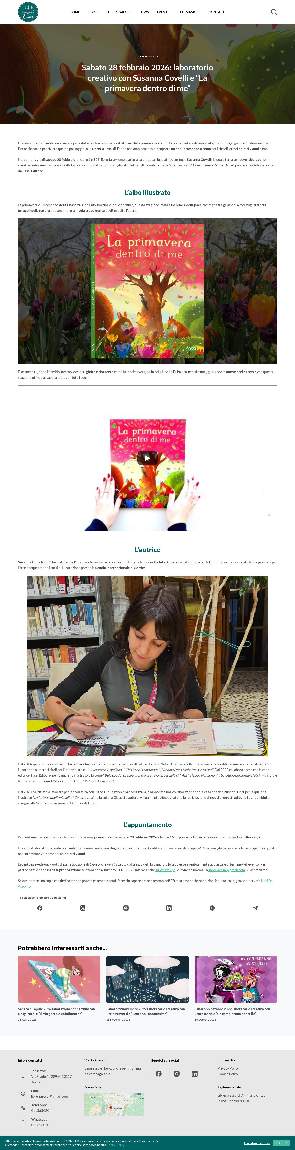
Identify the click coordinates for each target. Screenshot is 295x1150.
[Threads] (126, 908)
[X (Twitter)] (83, 908)
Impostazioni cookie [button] (257, 1143)
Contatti (217, 12)
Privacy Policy (228, 1068)
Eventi (162, 12)
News (144, 12)
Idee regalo (117, 12)
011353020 (40, 1110)
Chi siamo (188, 12)
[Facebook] (39, 908)
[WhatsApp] (212, 908)
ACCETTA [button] (282, 1143)
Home (75, 12)
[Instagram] (176, 1073)
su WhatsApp (165, 870)
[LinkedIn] (169, 908)
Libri (92, 12)
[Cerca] (274, 12)
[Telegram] (255, 908)
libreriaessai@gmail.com (226, 870)
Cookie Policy (228, 1074)
